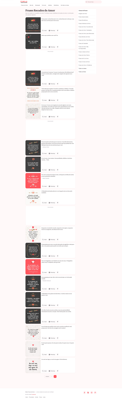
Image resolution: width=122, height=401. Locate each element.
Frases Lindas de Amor (84, 51)
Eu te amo (44, 5)
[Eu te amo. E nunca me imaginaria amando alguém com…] (33, 111)
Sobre (26, 397)
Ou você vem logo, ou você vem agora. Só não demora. (54, 359)
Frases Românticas (83, 20)
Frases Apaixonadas (83, 17)
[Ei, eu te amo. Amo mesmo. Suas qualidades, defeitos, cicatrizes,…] (33, 164)
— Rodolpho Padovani (46, 280)
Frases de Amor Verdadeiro (85, 30)
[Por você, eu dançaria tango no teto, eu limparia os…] (33, 180)
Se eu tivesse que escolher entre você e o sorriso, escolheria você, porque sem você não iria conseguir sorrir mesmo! (56, 327)
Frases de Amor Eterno (84, 55)
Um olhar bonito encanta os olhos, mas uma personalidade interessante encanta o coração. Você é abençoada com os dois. (56, 310)
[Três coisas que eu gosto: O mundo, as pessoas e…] (33, 94)
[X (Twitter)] (88, 392)
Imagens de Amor (83, 13)
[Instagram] (91, 392)
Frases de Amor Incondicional (86, 26)
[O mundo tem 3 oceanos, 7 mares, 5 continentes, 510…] (33, 78)
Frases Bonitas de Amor (84, 36)
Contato (36, 397)
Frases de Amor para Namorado (86, 33)
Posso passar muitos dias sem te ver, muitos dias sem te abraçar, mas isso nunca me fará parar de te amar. (57, 19)
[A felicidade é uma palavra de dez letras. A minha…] (33, 299)
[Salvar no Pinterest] (57, 30)
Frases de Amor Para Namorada (86, 40)
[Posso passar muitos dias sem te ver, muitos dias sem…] (33, 25)
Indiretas (50, 5)
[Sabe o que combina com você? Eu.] (33, 41)
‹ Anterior (47, 376)
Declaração (37, 5)
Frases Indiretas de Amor (85, 23)
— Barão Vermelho (45, 178)
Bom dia (31, 5)
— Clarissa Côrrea (45, 147)
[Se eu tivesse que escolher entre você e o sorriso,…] (33, 332)
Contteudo (33, 394)
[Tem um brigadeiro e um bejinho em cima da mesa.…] (33, 266)
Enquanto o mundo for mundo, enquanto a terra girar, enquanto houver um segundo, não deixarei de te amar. (57, 228)
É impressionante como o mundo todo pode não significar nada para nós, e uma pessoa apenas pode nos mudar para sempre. (57, 245)
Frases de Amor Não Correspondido (83, 47)
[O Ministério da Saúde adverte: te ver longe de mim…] (33, 197)
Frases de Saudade (83, 43)
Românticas (56, 5)
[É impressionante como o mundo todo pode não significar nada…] (33, 250)
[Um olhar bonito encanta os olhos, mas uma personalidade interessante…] (33, 316)
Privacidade (31, 397)
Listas (44, 397)
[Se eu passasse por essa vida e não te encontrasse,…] (33, 283)
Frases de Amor (24, 5)
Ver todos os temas (65, 5)
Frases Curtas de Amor (84, 61)
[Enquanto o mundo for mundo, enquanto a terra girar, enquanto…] (33, 234)
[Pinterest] (95, 392)
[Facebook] (84, 392)
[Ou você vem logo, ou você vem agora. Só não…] (33, 365)
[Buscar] (86, 2)
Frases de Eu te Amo (84, 58)
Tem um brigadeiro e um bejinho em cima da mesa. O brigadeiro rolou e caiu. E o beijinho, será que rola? (56, 261)
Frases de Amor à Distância (85, 65)
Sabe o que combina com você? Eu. (49, 35)
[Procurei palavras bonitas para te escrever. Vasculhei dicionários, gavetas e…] (33, 147)
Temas (40, 397)
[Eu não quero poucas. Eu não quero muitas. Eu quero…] (33, 349)
